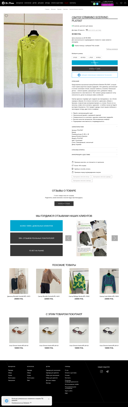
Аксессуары (11, 377)
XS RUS (83, 57)
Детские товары (51, 380)
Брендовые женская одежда (102, 176)
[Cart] (125, 3)
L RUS (91, 57)
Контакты (68, 377)
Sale (28, 380)
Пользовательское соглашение (70, 387)
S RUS (75, 57)
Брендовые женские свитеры (82, 180)
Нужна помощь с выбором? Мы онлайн (87, 45)
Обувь (10, 372)
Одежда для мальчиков (53, 370)
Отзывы (67, 375)
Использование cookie (72, 384)
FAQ (66, 393)
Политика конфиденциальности (71, 381)
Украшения (11, 380)
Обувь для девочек (52, 377)
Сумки (10, 375)
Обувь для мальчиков (52, 375)
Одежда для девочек (52, 372)
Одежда (10, 370)
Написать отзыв (64, 203)
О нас (66, 370)
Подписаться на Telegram (20, 403)
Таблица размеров (112, 49)
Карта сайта (68, 390)
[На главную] (8, 3)
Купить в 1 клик (94, 69)
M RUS (98, 57)
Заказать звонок (107, 5)
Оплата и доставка (70, 372)
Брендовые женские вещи (81, 176)
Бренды (48, 383)
